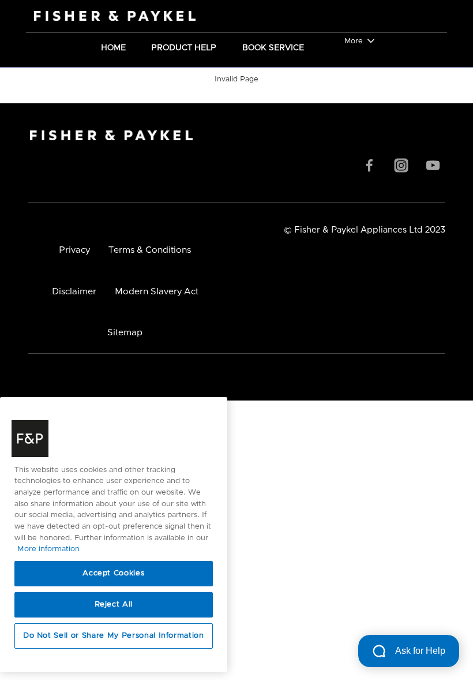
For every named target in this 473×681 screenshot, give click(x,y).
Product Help (183, 47)
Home (113, 47)
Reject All (114, 604)
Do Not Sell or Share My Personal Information (113, 635)
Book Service (273, 47)
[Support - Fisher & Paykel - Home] (104, 16)
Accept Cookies (113, 573)
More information (48, 549)
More (353, 41)
